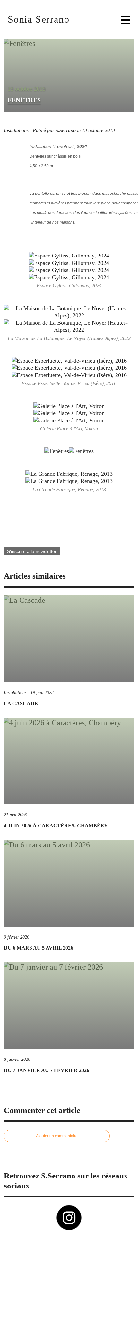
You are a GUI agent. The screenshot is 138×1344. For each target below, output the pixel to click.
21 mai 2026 (15, 814)
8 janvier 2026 (17, 1059)
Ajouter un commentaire (57, 1136)
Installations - (18, 130)
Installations (15, 692)
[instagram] (69, 1217)
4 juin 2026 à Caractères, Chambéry (56, 825)
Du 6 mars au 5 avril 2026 (38, 948)
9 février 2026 (16, 937)
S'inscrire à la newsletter (31, 551)
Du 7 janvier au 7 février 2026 (46, 1070)
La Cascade (21, 703)
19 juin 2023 (42, 692)
